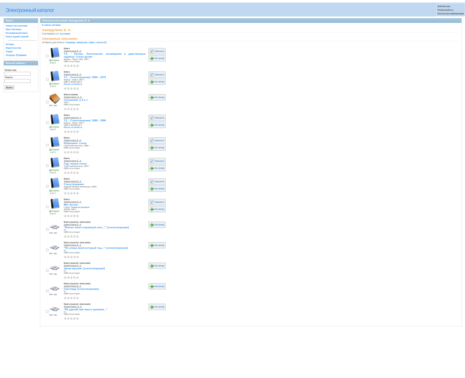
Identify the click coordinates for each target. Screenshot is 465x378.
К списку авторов (51, 25)
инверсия (82, 42)
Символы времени (80, 207)
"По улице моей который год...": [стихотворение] (96, 247)
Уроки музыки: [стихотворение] (84, 268)
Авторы (10, 44)
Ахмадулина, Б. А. (73, 97)
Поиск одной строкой (17, 36)
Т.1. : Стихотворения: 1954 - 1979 (85, 77)
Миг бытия (71, 204)
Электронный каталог (29, 10)
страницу (70, 42)
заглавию (65, 33)
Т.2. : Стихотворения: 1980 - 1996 (85, 120)
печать (100, 42)
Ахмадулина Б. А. (73, 51)
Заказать (159, 51)
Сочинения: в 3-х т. (76, 99)
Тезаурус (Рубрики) (16, 55)
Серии (9, 51)
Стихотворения (74, 184)
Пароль (9, 77)
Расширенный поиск (17, 33)
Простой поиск (13, 29)
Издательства (13, 48)
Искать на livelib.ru (73, 84)
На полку (159, 58)
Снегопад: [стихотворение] (81, 288)
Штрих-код (10, 70)
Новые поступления (16, 26)
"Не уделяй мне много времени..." (85, 309)
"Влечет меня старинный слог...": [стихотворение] (96, 227)
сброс (92, 42)
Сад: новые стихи (75, 163)
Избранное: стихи (75, 143)
